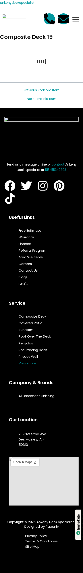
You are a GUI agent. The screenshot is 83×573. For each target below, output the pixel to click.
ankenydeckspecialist (17, 2)
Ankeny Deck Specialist (55, 522)
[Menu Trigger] (75, 19)
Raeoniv (52, 526)
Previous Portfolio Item (42, 90)
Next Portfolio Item (41, 99)
